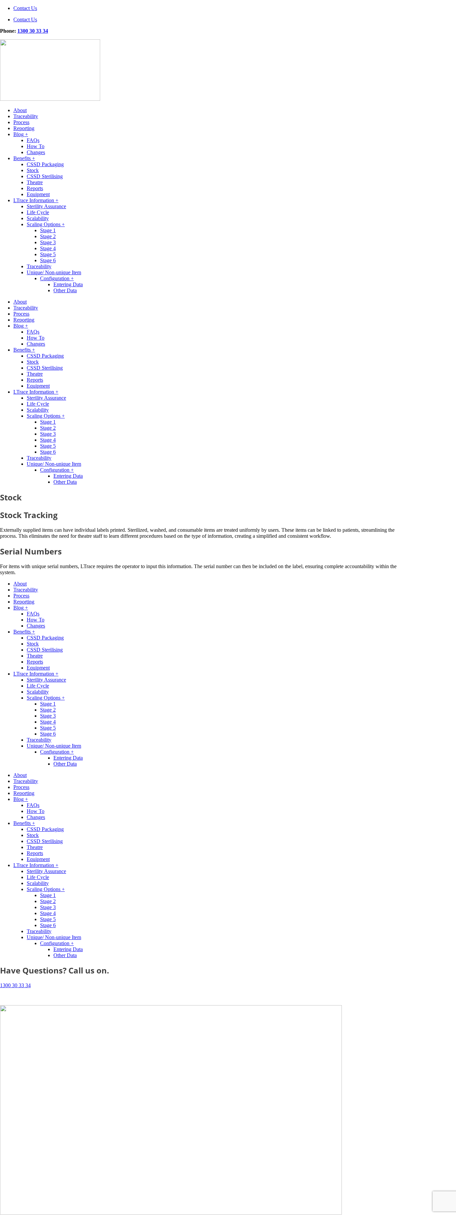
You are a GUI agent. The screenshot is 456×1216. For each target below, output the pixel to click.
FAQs (33, 140)
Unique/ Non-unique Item (54, 272)
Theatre (35, 182)
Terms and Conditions (23, 996)
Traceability (25, 116)
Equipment (38, 194)
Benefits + (24, 158)
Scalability (38, 218)
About (20, 110)
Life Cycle (38, 212)
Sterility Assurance (46, 206)
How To (35, 146)
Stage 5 (48, 254)
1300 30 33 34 (32, 31)
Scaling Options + (46, 224)
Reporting (23, 128)
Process (21, 122)
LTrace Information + (35, 200)
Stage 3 (48, 242)
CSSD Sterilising (45, 176)
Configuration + (57, 278)
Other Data (65, 290)
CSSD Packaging (45, 164)
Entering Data (68, 284)
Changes (36, 152)
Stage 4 (48, 248)
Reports (35, 188)
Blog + (20, 134)
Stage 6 (48, 260)
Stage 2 (48, 236)
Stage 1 (48, 230)
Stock (33, 170)
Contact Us (25, 8)
